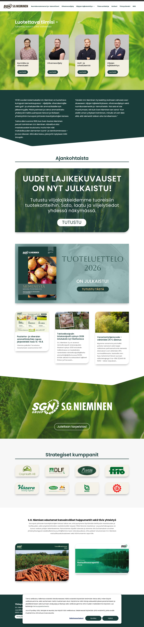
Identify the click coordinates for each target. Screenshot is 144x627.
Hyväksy (93, 618)
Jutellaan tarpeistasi (72, 427)
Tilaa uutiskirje (103, 6)
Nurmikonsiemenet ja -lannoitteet (45, 6)
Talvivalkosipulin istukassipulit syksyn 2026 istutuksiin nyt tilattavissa (70, 336)
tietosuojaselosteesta (41, 606)
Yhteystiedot (125, 6)
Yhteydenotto (22, 617)
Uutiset (114, 6)
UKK (134, 6)
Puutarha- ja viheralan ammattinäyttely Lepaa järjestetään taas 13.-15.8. (30, 339)
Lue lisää (22, 72)
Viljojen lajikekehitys (84, 6)
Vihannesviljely (68, 6)
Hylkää (110, 618)
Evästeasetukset (76, 618)
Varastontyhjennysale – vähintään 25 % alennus (109, 338)
